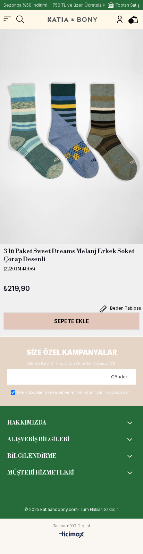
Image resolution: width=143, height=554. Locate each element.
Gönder (119, 376)
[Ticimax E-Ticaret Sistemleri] (71, 534)
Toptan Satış (128, 5)
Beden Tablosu (125, 308)
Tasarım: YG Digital (71, 526)
